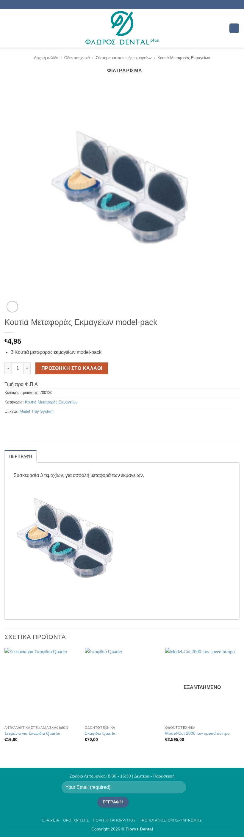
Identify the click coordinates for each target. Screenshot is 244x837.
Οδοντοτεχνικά (77, 58)
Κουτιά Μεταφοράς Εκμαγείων (183, 58)
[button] (8, 28)
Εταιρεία (50, 820)
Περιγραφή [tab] (20, 456)
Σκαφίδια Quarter (101, 733)
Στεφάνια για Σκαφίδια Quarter (32, 733)
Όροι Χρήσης (76, 820)
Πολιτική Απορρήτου (114, 820)
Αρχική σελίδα (46, 58)
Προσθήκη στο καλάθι (71, 368)
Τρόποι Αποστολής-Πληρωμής (171, 820)
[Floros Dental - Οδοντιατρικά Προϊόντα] (122, 28)
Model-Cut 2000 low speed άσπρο (197, 733)
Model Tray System (37, 411)
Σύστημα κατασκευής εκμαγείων (124, 58)
